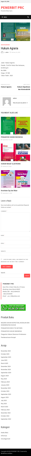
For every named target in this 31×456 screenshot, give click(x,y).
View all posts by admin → (20, 103)
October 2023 (5, 391)
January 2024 (5, 385)
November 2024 (6, 369)
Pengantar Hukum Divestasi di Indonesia (13, 334)
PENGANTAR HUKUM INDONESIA (12, 137)
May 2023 (4, 403)
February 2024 (5, 382)
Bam (11, 453)
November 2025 (6, 351)
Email (3, 243)
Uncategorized (5, 45)
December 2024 (5, 366)
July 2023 (4, 400)
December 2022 (5, 413)
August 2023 (5, 397)
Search (3, 273)
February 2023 (5, 410)
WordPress (4, 453)
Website (3, 251)
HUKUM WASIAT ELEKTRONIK (11, 164)
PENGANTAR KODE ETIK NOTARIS (11, 328)
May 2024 (4, 379)
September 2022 (6, 419)
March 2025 (4, 363)
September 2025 (6, 357)
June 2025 (4, 360)
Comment (4, 211)
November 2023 (6, 388)
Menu (5, 17)
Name (3, 235)
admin (7, 52)
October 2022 (5, 416)
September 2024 (6, 373)
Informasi (4, 436)
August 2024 (5, 376)
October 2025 (5, 354)
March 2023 (4, 407)
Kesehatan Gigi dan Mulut (9, 191)
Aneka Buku (4, 432)
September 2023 (6, 394)
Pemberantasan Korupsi (8, 337)
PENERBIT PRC (12, 7)
